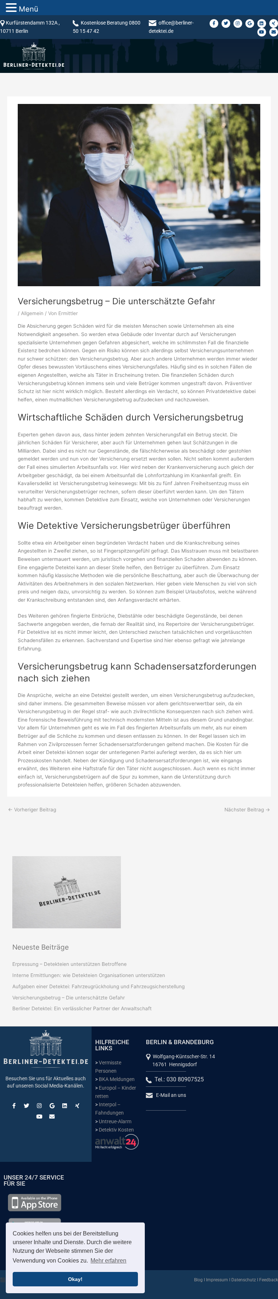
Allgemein (32, 313)
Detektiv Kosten (116, 1130)
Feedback (268, 1279)
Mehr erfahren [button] (108, 1260)
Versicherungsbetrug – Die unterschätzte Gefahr (68, 998)
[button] (12, 8)
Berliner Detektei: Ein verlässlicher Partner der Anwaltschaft (82, 1008)
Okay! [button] (75, 1279)
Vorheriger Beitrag (32, 809)
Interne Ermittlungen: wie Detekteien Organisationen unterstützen (88, 975)
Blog (198, 1279)
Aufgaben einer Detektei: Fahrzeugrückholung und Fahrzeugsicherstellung (98, 986)
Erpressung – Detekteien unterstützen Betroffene (69, 964)
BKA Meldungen (117, 1079)
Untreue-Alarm (115, 1121)
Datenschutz (243, 1279)
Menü (28, 9)
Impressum (217, 1279)
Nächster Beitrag (247, 809)
